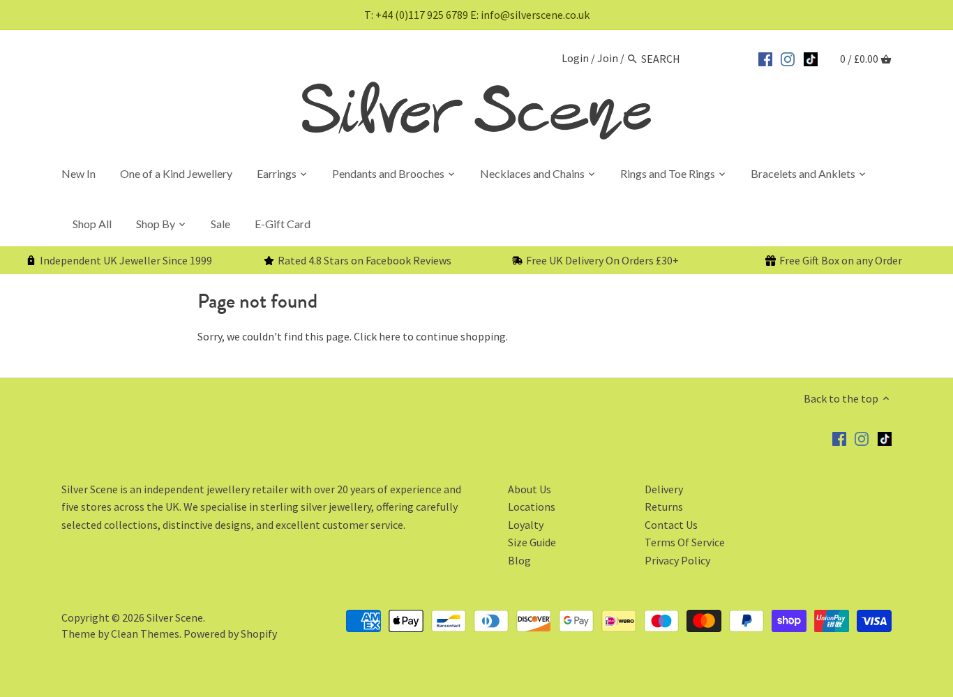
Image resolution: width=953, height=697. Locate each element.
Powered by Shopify (230, 633)
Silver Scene (175, 617)
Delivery (664, 489)
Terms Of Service (685, 542)
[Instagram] (788, 57)
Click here (377, 336)
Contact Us (671, 525)
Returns (664, 507)
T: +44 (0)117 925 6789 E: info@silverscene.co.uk (477, 15)
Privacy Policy (677, 560)
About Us (529, 489)
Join (607, 59)
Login (575, 59)
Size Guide (532, 542)
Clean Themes (145, 633)
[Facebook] (765, 57)
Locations (531, 507)
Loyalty (525, 525)
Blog (519, 560)
